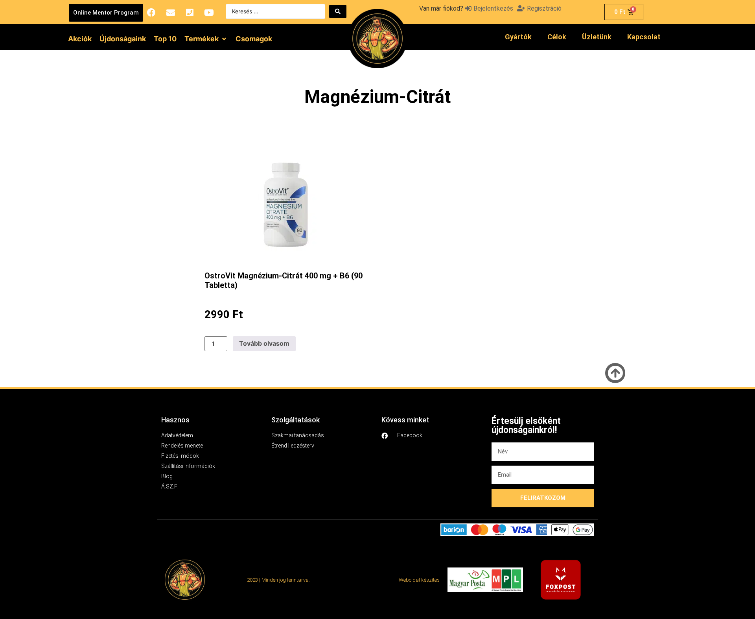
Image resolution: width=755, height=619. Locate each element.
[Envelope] (170, 12)
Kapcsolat (644, 37)
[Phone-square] (190, 12)
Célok (556, 37)
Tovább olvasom (264, 343)
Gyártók (518, 37)
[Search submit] (337, 11)
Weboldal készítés (419, 580)
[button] (206, 38)
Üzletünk (596, 37)
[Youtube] (209, 12)
